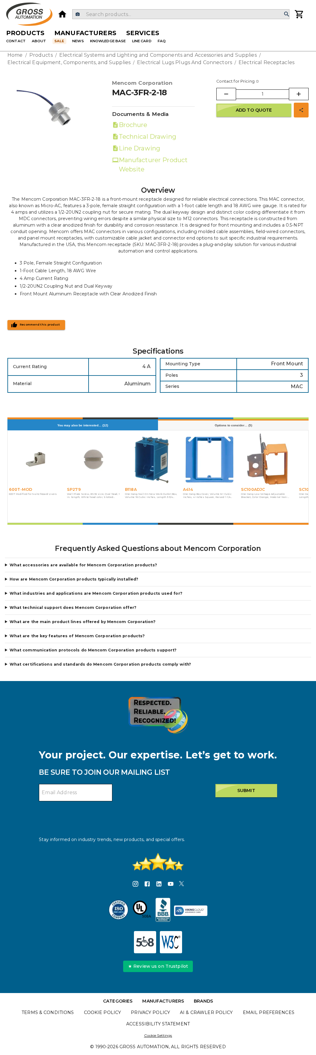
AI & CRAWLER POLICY (206, 1012)
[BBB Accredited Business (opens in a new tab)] (163, 911)
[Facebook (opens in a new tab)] (147, 885)
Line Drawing (139, 148)
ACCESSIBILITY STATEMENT (158, 1024)
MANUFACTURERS (163, 1001)
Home (15, 55)
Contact (16, 41)
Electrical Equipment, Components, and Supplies (69, 62)
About (39, 41)
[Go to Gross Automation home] (62, 14)
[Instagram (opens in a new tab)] (135, 885)
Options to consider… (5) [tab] (233, 425)
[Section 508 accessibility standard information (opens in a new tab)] (145, 942)
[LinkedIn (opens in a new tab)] (159, 885)
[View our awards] (158, 715)
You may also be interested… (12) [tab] (82, 425)
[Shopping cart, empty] (299, 14)
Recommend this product (40, 324)
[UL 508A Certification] (142, 911)
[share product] (301, 110)
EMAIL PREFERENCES (268, 1012)
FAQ (162, 41)
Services (142, 33)
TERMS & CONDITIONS (48, 1012)
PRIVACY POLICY (150, 1012)
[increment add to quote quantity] (299, 94)
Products (25, 33)
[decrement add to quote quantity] (226, 94)
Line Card (142, 41)
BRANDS (203, 1001)
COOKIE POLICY (102, 1012)
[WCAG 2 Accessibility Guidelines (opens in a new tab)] (171, 942)
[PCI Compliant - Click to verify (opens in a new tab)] (190, 910)
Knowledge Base (108, 41)
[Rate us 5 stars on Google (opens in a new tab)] (158, 861)
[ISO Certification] (118, 910)
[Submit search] (286, 14)
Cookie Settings (158, 1035)
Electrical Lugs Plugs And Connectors (184, 62)
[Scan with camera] (77, 14)
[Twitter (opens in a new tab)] (181, 885)
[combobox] (181, 14)
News (78, 41)
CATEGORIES (117, 1001)
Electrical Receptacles (266, 62)
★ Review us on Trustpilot (158, 966)
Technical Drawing (147, 136)
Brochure (133, 125)
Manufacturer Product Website (153, 164)
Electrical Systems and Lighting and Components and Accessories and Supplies (158, 55)
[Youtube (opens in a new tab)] (170, 885)
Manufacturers (85, 33)
